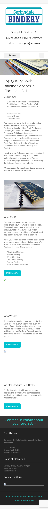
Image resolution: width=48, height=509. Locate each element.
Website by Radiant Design (24, 500)
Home (8, 496)
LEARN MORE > (12, 273)
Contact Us (38, 496)
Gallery (30, 496)
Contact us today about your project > (24, 421)
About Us (15, 496)
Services (23, 496)
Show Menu (13, 55)
